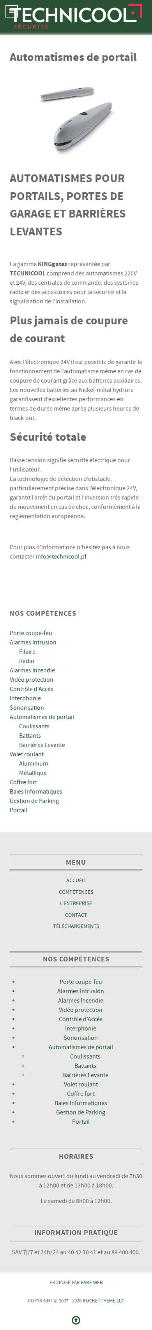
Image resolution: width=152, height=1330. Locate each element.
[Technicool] (76, 16)
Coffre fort (23, 782)
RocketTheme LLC (103, 1301)
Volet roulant (27, 754)
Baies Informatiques (36, 792)
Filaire (27, 652)
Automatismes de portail (42, 717)
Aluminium (33, 764)
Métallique (33, 773)
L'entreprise (76, 903)
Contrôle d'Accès (31, 689)
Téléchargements (76, 926)
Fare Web (92, 1283)
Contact (76, 915)
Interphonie (25, 698)
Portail (18, 810)
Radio (26, 661)
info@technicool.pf (61, 557)
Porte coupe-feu (31, 633)
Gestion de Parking (34, 801)
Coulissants (34, 726)
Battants (30, 736)
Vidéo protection (31, 680)
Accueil (76, 880)
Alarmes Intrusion (33, 642)
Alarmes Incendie (32, 670)
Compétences (76, 892)
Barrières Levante (42, 745)
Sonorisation (27, 708)
